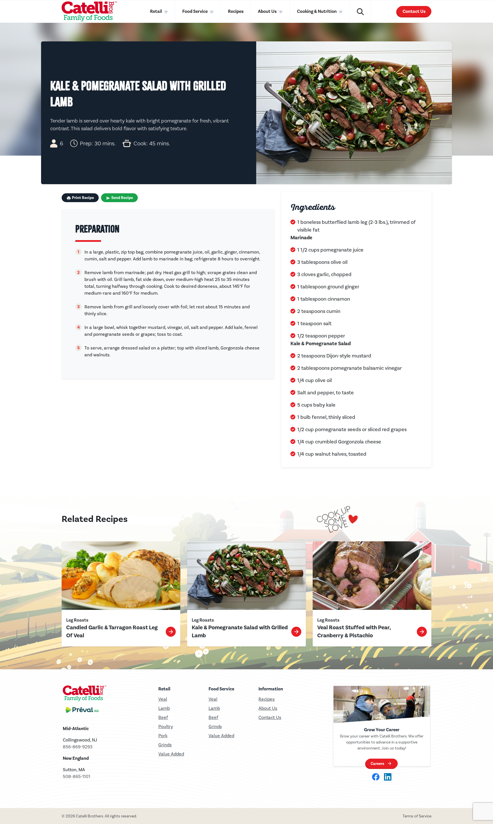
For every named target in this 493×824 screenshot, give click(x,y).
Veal (213, 699)
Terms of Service (417, 816)
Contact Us (414, 11)
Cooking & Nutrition (317, 11)
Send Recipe (121, 197)
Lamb (164, 708)
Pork (162, 735)
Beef (163, 717)
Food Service (195, 11)
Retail (156, 11)
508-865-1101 (76, 776)
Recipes (236, 11)
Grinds (165, 744)
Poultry (165, 726)
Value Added (171, 754)
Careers (377, 763)
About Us (268, 11)
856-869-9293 (77, 746)
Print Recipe (82, 197)
